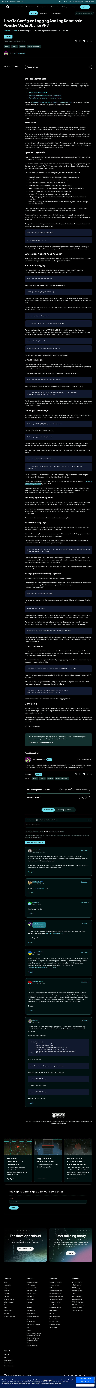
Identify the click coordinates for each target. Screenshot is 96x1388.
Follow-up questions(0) (65, 810)
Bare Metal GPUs (32, 1288)
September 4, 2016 (38, 984)
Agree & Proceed (85, 1378)
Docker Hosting (77, 1296)
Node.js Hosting (77, 1299)
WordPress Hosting (78, 1305)
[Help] (90, 820)
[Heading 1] (41, 820)
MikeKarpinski (38, 924)
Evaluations (30, 1296)
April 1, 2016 (36, 954)
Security (6, 1313)
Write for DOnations (56, 1290)
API (28, 1327)
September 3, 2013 (38, 884)
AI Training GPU (77, 1282)
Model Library (31, 1299)
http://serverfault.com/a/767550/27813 (42, 967)
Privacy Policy (8, 1310)
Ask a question (66, 789)
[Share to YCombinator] (87, 41)
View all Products (32, 1346)
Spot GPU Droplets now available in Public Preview (19, 2)
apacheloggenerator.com (54, 933)
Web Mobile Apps (77, 1302)
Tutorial (8, 37)
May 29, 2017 (36, 1022)
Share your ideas (9, 1366)
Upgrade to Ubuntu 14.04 (37, 92)
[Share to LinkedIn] (83, 41)
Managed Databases (33, 1316)
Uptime (29, 1330)
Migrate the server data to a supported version (45, 98)
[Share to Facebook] (80, 41)
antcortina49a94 (37, 981)
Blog (60, 2)
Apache (14, 31)
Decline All (85, 1381)
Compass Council (55, 1302)
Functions (30, 1307)
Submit (13, 1208)
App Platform (31, 1310)
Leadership (7, 1285)
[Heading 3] (45, 820)
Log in (74, 7)
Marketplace (53, 1310)
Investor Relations (9, 1316)
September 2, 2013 (38, 852)
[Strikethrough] (33, 820)
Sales (5, 1357)
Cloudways (30, 1343)
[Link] (35, 820)
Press (5, 1305)
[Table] (54, 820)
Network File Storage (33, 1324)
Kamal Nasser (36, 881)
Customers (7, 1293)
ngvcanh (35, 1020)
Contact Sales (89, 2)
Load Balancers (31, 1313)
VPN (73, 1293)
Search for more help (81, 789)
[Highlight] (39, 820)
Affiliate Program (9, 1302)
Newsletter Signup (55, 1307)
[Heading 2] (43, 820)
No (87, 797)
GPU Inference (76, 1285)
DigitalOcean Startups (56, 1296)
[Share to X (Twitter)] (76, 41)
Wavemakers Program (56, 1299)
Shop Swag (53, 1327)
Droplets (29, 1302)
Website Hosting (77, 1290)
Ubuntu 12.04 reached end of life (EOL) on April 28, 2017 (51, 102)
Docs (65, 2)
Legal (5, 1307)
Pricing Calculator (55, 1316)
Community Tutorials (56, 1282)
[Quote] (50, 820)
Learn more (41, 1179)
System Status (8, 1363)
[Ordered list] (49, 820)
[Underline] (31, 820)
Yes (81, 797)
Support (6, 1354)
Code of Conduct (55, 1324)
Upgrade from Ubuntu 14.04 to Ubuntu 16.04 (44, 95)
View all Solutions (77, 1310)
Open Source (54, 1305)
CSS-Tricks (53, 1288)
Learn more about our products (39, 743)
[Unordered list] (47, 820)
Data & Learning (31, 1293)
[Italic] (29, 820)
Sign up (84, 7)
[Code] (56, 820)
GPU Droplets (31, 1285)
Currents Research (55, 1293)
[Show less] (88, 850)
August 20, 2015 (39, 926)
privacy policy (47, 1380)
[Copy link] (91, 41)
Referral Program (9, 1299)
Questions (43, 13)
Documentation (54, 1319)
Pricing (52, 1313)
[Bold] (27, 820)
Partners (6, 1296)
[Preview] (88, 820)
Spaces (29, 1319)
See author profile (85, 759)
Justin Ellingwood (18, 53)
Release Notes (54, 1322)
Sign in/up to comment (35, 842)
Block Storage (31, 1322)
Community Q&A (54, 1285)
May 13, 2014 (36, 904)
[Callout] (52, 820)
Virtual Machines (77, 1307)
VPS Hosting (76, 1288)
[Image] (37, 820)
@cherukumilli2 (39, 888)
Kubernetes (30, 1305)
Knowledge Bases (32, 1282)
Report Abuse (8, 1360)
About (5, 1282)
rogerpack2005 (37, 952)
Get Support (79, 2)
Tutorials (33, 13)
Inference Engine (32, 1290)
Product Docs (56, 13)
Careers (71, 2)
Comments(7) (48, 810)
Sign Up (9, 1179)
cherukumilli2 (36, 850)
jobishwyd (35, 902)
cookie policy (45, 1383)
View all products (25, 1249)
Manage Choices (85, 1385)
